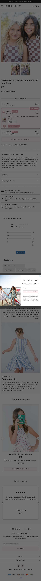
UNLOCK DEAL (30, 292)
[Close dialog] (39, 276)
